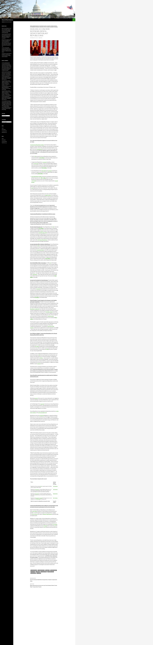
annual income (51, 316)
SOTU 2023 (39, 573)
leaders (42, 144)
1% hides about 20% (42, 232)
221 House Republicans (42, 239)
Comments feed (4, 130)
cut (44, 527)
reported (42, 404)
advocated (44, 170)
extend (41, 498)
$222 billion (55, 493)
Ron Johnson (35, 514)
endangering (39, 149)
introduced (41, 415)
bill (35, 156)
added (46, 195)
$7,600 (47, 349)
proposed (45, 162)
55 (50, 262)
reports (36, 398)
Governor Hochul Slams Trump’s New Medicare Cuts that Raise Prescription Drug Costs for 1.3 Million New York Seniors (6, 49)
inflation (33, 571)
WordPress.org (4, 132)
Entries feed (3, 129)
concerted (39, 249)
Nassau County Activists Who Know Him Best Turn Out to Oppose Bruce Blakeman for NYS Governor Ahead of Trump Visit (6, 36)
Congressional (33, 144)
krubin (41, 37)
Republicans (33, 573)
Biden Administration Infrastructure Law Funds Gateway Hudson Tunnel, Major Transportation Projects (43, 585)
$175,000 (34, 180)
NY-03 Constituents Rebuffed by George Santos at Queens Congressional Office (43, 580)
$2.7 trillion (55, 498)
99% (42, 231)
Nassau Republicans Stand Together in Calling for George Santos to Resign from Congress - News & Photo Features (6, 83)
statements (35, 274)
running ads (35, 163)
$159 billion (55, 489)
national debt (43, 571)
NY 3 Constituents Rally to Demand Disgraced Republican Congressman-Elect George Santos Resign (6, 87)
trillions (49, 195)
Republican (38, 144)
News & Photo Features (7, 19)
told (32, 188)
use (55, 525)
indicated (45, 525)
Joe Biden (37, 571)
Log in (3, 138)
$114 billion (55, 486)
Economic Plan (34, 570)
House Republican (35, 176)
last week (37, 346)
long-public (34, 511)
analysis (39, 363)
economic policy (41, 570)
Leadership (37, 308)
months (55, 524)
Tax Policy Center (49, 311)
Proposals (37, 489)
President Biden (50, 571)
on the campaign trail (42, 412)
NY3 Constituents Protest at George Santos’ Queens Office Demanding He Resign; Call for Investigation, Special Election (6, 77)
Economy (47, 570)
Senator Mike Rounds (47, 514)
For (53, 524)
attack (42, 249)
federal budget (53, 570)
